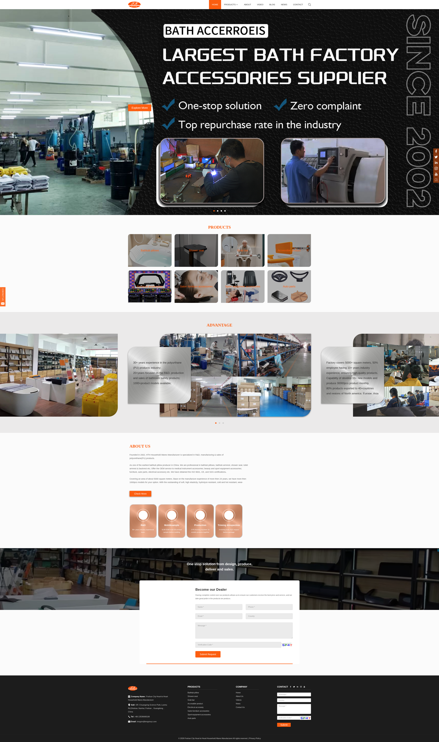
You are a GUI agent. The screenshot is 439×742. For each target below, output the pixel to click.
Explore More (140, 107)
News (238, 684)
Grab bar (191, 681)
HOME (215, 4)
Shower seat (193, 677)
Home (238, 673)
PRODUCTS (231, 4)
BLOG (272, 4)
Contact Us (240, 688)
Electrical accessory (195, 688)
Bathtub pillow (193, 673)
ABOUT (247, 4)
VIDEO (260, 4)
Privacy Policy (255, 719)
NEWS (284, 4)
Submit (284, 705)
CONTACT (298, 4)
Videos (238, 681)
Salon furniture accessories (198, 692)
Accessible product (195, 684)
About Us (239, 677)
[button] (214, 211)
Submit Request (208, 635)
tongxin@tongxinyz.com (147, 702)
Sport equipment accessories (199, 695)
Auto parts (192, 699)
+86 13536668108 (142, 697)
